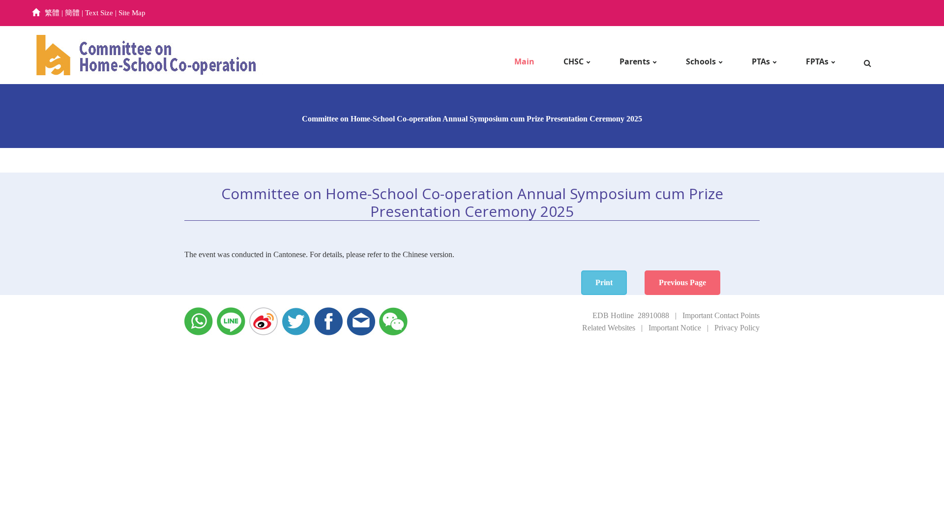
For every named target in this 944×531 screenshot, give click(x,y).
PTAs (761, 61)
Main (524, 61)
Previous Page (682, 282)
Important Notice (675, 328)
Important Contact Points (721, 315)
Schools (701, 61)
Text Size (99, 13)
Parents (635, 61)
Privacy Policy (737, 328)
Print (604, 282)
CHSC (573, 61)
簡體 (72, 13)
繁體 (52, 13)
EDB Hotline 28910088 (630, 315)
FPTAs (817, 61)
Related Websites (608, 328)
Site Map (132, 13)
